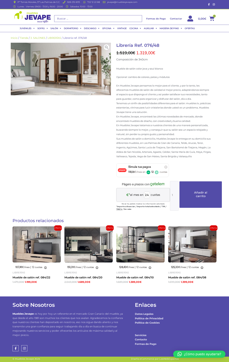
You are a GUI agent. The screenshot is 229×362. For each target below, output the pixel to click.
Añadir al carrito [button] (30, 289)
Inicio (14, 37)
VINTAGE (122, 28)
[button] (199, 354)
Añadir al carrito (200, 194)
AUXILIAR (149, 28)
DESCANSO (90, 28)
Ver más (127, 209)
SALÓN (54, 28)
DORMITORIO (71, 28)
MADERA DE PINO (169, 28)
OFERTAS (190, 28)
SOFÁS (41, 28)
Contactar (176, 18)
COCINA (133, 28)
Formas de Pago (145, 344)
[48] (61, 69)
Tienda (24, 37)
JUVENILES (25, 28)
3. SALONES (37, 37)
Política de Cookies (147, 322)
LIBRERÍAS (54, 37)
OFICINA (106, 28)
